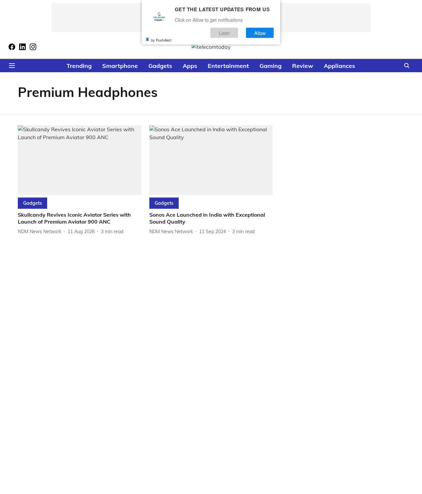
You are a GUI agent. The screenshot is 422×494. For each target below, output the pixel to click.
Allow (260, 32)
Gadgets (160, 66)
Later (224, 32)
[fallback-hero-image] (79, 160)
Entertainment (228, 66)
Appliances (339, 66)
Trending (79, 66)
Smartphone (120, 66)
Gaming (270, 66)
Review (302, 66)
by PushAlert (161, 39)
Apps (190, 66)
